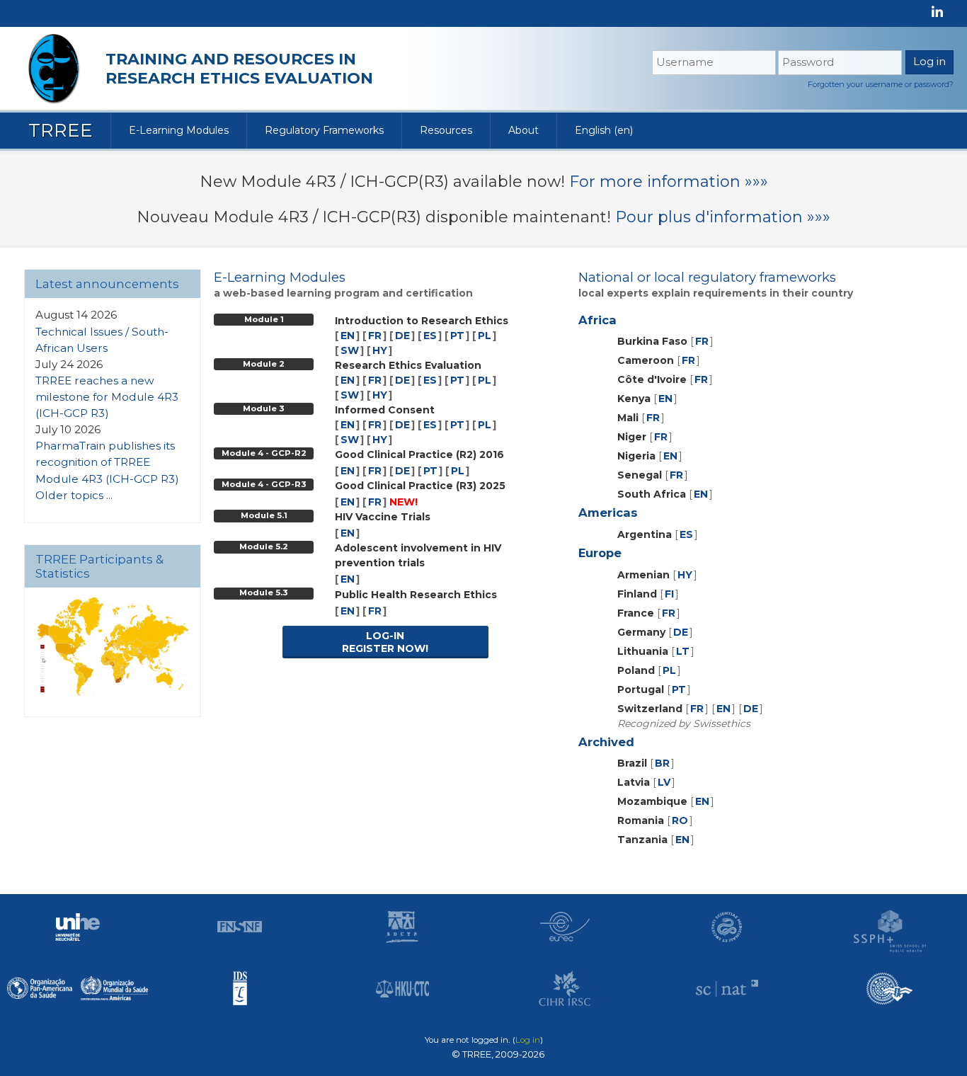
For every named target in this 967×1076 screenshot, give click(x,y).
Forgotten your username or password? (881, 84)
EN (348, 335)
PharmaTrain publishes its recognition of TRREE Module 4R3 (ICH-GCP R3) (107, 462)
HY (379, 350)
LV (664, 782)
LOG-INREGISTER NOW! (385, 642)
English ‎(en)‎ (604, 130)
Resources (446, 130)
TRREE (60, 130)
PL (484, 335)
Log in (527, 1040)
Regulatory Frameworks (324, 130)
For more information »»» (668, 181)
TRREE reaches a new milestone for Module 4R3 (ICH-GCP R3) (106, 397)
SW (350, 350)
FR (375, 335)
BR (662, 763)
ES (430, 335)
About (523, 130)
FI (669, 594)
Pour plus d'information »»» (722, 217)
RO (680, 820)
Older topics (69, 495)
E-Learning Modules (179, 130)
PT (457, 335)
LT (683, 651)
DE (402, 335)
